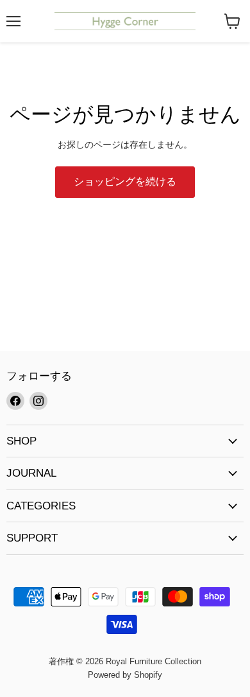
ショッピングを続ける (125, 181)
